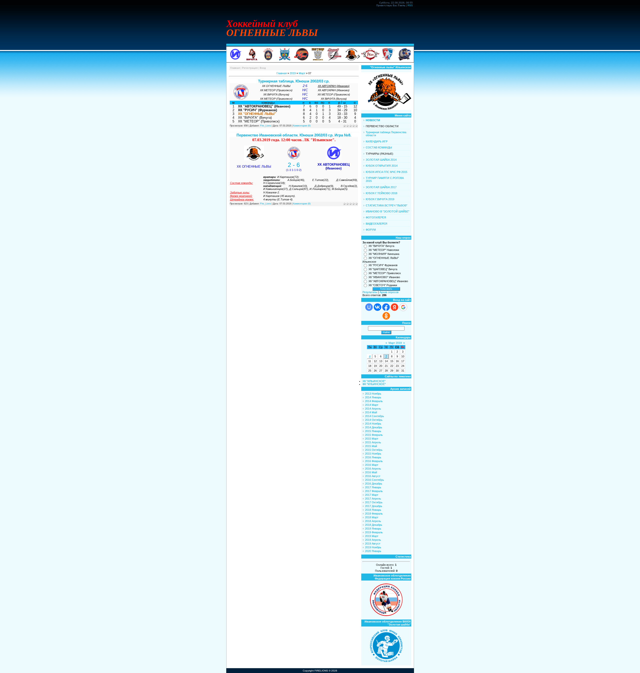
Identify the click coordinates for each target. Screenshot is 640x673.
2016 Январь (373, 457)
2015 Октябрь (373, 449)
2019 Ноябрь (373, 547)
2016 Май (371, 472)
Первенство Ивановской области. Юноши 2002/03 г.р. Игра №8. (293, 135)
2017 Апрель (373, 498)
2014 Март (371, 404)
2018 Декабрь (373, 524)
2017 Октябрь (373, 502)
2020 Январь (373, 551)
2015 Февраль (374, 434)
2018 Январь (373, 509)
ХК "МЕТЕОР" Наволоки (383, 249)
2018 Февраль (374, 513)
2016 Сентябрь (374, 479)
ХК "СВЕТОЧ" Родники (382, 285)
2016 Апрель (373, 468)
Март (302, 73)
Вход (263, 67)
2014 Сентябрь (374, 416)
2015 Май (371, 446)
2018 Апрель (373, 521)
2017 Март (371, 494)
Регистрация (250, 67)
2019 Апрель (373, 539)
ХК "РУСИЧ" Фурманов (383, 265)
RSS (410, 5)
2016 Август (372, 476)
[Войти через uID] (369, 307)
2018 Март (371, 517)
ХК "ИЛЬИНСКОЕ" (374, 381)
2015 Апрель (373, 442)
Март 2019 (395, 342)
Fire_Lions (265, 125)
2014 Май (371, 412)
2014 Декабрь (373, 427)
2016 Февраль (374, 461)
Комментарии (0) (301, 125)
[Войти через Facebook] (386, 307)
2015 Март (371, 438)
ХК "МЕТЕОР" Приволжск (384, 273)
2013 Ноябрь (373, 393)
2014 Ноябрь (373, 423)
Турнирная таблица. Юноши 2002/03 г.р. (294, 81)
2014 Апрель (373, 408)
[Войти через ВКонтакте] (377, 307)
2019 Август (372, 543)
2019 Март (371, 536)
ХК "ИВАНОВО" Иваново (384, 277)
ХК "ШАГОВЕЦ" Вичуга (382, 269)
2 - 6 (294, 164)
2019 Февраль (374, 532)
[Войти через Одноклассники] (386, 316)
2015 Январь (373, 431)
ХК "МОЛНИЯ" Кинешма (383, 253)
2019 (293, 73)
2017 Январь (373, 487)
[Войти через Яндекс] (394, 307)
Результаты (369, 292)
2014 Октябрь (373, 419)
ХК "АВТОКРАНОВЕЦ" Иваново (388, 281)
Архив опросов (389, 292)
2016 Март (371, 464)
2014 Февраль (374, 401)
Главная (235, 67)
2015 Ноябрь (373, 453)
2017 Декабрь (373, 506)
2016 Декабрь (373, 483)
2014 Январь (373, 397)
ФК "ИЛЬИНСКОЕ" (374, 384)
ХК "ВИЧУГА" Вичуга (381, 245)
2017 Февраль (374, 491)
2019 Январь (373, 528)
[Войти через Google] (403, 307)
